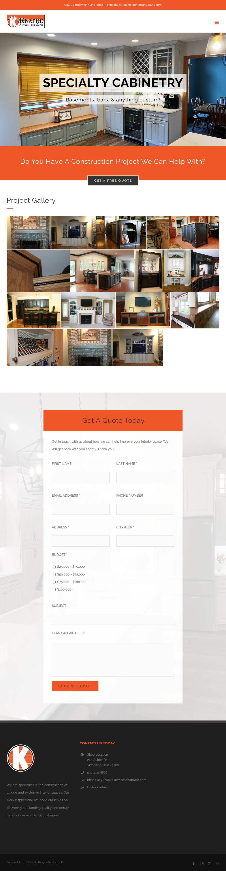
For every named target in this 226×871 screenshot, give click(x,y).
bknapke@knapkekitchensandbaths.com (134, 4)
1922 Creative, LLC (52, 862)
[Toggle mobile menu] (217, 22)
